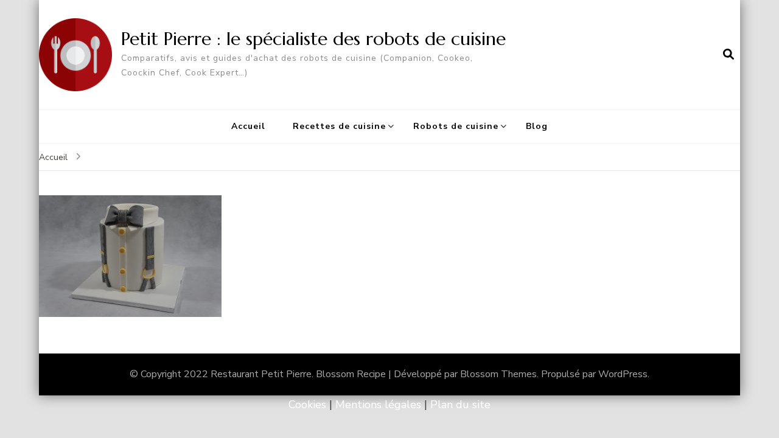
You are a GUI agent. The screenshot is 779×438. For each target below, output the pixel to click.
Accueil (248, 126)
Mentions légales (378, 404)
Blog (537, 126)
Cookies (307, 404)
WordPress (623, 374)
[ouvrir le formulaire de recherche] (728, 55)
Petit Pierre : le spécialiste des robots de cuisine (313, 38)
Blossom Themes (498, 374)
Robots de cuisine (455, 126)
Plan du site (460, 404)
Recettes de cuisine (339, 126)
